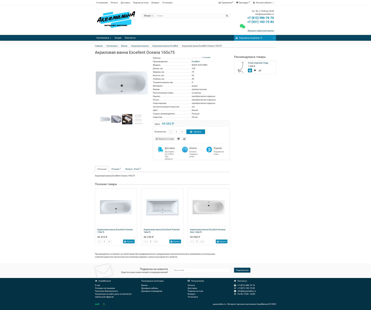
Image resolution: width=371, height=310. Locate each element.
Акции (118, 37)
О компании (102, 2)
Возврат (155, 2)
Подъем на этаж (141, 2)
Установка (167, 2)
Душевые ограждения (151, 291)
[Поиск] (227, 15)
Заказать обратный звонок (261, 30)
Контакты (130, 37)
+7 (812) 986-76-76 (260, 18)
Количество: (160, 131)
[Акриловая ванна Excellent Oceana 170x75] (116, 207)
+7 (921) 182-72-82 (260, 22)
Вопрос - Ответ (133, 169)
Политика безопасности (106, 291)
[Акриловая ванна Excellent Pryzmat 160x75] (162, 207)
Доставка (125, 2)
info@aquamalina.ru (246, 291)
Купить (197, 131)
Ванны (144, 285)
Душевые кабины (149, 288)
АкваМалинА (104, 281)
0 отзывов (206, 57)
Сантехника (102, 37)
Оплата (114, 2)
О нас (97, 285)
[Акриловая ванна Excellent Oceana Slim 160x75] (208, 207)
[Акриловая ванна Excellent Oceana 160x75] (105, 119)
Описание (102, 169)
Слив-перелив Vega (258, 63)
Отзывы (116, 169)
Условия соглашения (105, 288)
